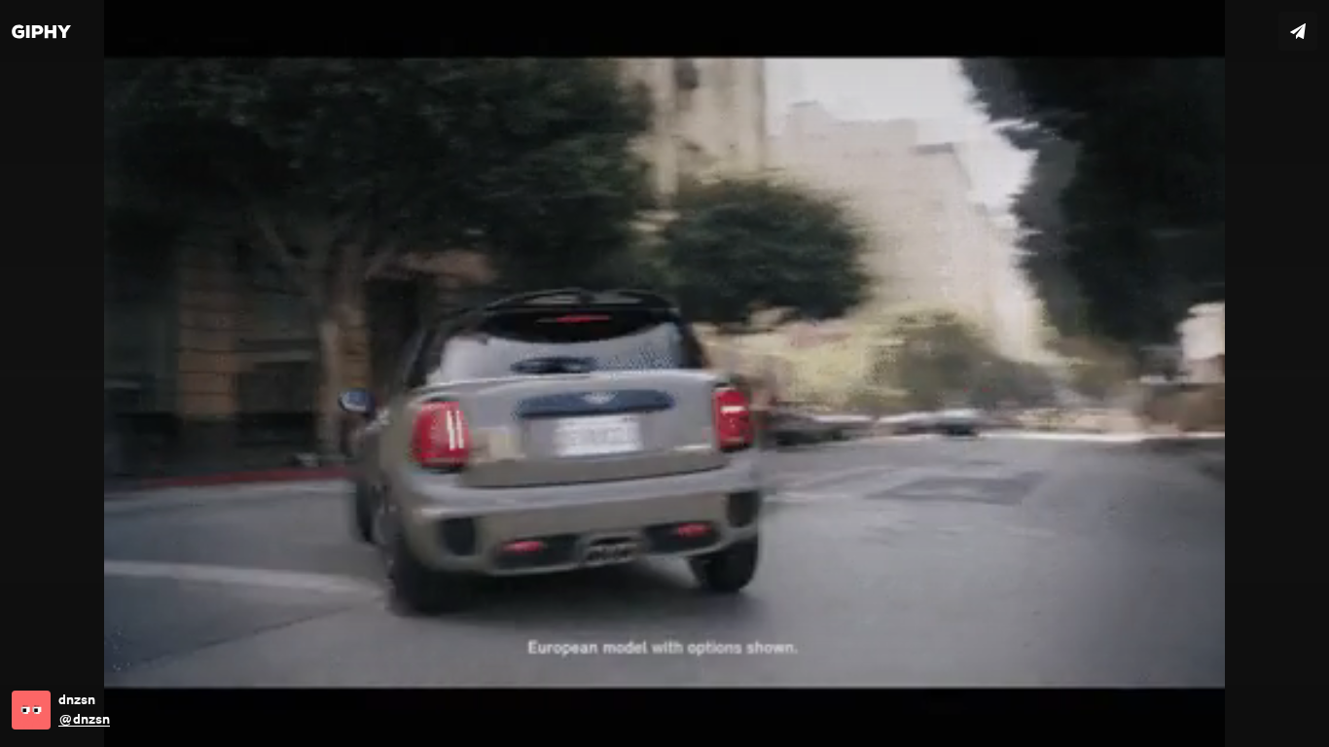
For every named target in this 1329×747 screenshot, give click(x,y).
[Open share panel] (1297, 31)
